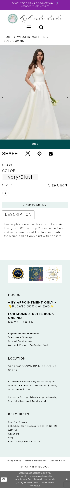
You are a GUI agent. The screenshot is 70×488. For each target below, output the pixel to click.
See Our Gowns (17, 422)
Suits (28, 321)
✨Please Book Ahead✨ (31, 306)
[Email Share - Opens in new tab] (51, 153)
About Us (13, 434)
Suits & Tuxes (41, 6)
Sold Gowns (14, 41)
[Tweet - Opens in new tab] (27, 153)
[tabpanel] (35, 97)
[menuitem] (28, 27)
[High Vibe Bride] (35, 19)
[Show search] (41, 27)
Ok (4, 479)
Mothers (26, 6)
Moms (13, 321)
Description (18, 214)
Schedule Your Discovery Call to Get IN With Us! (32, 428)
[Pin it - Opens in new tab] (39, 153)
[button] (28, 27)
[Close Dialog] (66, 479)
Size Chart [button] (58, 185)
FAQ (10, 438)
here (37, 486)
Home (8, 37)
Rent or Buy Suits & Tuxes (24, 442)
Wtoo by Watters (31, 37)
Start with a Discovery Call (37, 3)
